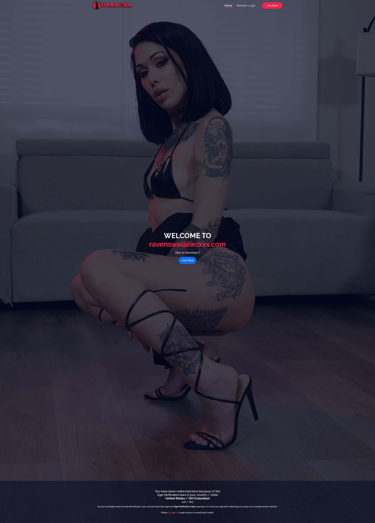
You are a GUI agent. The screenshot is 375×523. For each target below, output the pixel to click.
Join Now (272, 5)
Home (228, 5)
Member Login (246, 5)
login (170, 512)
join (176, 512)
